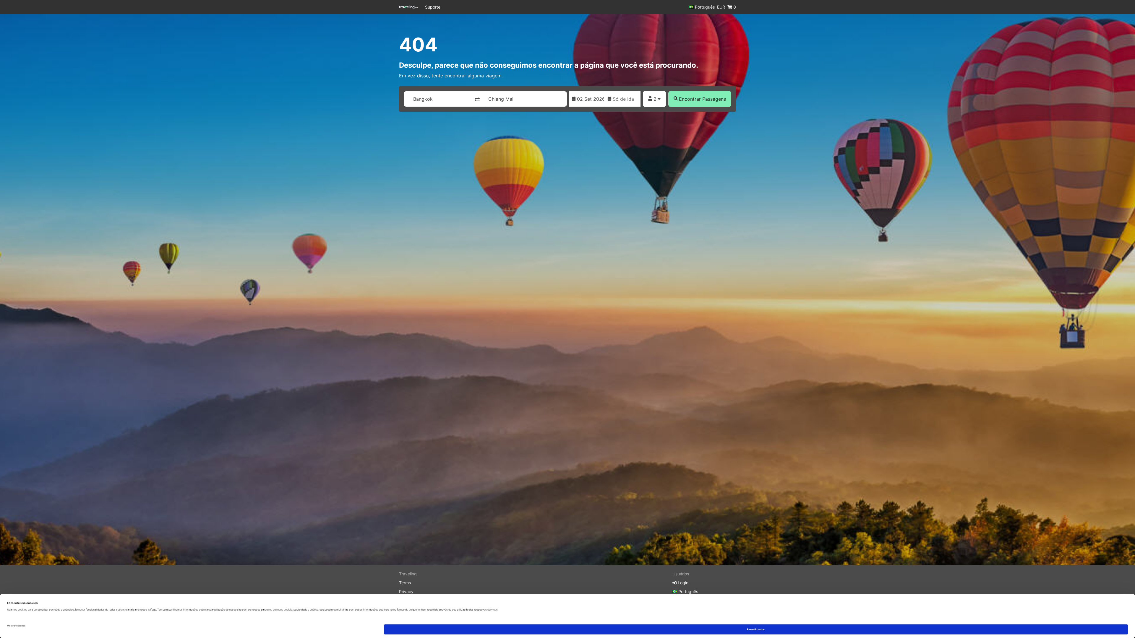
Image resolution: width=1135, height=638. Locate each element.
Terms (405, 582)
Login (682, 582)
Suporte (432, 6)
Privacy (406, 591)
